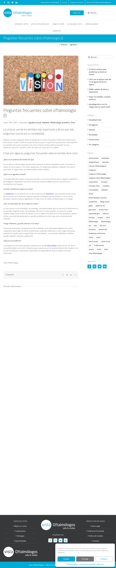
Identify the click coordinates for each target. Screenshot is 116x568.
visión (99, 249)
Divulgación (93, 125)
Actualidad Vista (95, 120)
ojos (95, 225)
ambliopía (105, 158)
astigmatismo (94, 162)
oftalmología (55, 122)
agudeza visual (35, 122)
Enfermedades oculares (98, 198)
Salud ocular (93, 241)
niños (108, 218)
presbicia (66, 122)
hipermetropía (94, 214)
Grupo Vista (103, 210)
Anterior (64, 44)
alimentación (94, 158)
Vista (73, 122)
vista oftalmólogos (95, 253)
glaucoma (92, 210)
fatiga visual (104, 202)
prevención (103, 229)
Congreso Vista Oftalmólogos (99, 178)
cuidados (106, 186)
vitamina (49, 194)
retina (91, 237)
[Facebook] (89, 266)
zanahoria (9, 194)
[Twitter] (100, 266)
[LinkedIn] (105, 266)
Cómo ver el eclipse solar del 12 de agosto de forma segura (100, 82)
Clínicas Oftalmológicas (97, 166)
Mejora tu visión (20, 526)
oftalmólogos (106, 222)
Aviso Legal (95, 526)
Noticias (92, 130)
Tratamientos (99, 245)
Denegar (85, 559)
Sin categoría (94, 144)
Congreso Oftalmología (97, 174)
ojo (90, 225)
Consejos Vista (94, 186)
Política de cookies (72, 564)
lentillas (92, 218)
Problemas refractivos (97, 233)
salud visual (105, 241)
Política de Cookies (95, 536)
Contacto (95, 541)
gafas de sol (100, 206)
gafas (91, 206)
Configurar (104, 559)
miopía (100, 218)
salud (98, 237)
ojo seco (103, 225)
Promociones (94, 139)
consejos (104, 182)
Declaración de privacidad (87, 564)
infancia (106, 214)
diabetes (45, 122)
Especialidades (20, 541)
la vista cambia (50, 245)
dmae (91, 194)
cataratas (105, 162)
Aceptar (66, 559)
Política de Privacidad (95, 531)
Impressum (100, 564)
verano (91, 249)
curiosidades (93, 190)
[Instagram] (94, 266)
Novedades (93, 135)
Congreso (92, 170)
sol (90, 245)
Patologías (20, 536)
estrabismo (93, 202)
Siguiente (73, 44)
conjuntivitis (93, 182)
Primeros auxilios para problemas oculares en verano (98, 71)
